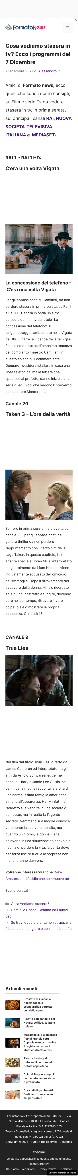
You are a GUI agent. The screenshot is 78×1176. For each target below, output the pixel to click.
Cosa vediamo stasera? (30, 904)
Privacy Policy (47, 1169)
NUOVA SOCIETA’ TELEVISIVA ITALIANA (38, 127)
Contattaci (66, 1141)
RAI (50, 118)
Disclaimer (65, 1169)
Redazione (28, 1169)
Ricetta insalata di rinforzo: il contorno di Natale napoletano (38, 1062)
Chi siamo (12, 1169)
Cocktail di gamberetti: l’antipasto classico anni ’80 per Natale (39, 1094)
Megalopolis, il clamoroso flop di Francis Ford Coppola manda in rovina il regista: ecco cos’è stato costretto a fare (40, 1042)
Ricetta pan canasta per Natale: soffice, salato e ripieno (39, 1022)
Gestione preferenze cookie (62, 1172)
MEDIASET (43, 135)
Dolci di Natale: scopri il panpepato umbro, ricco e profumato (39, 1078)
